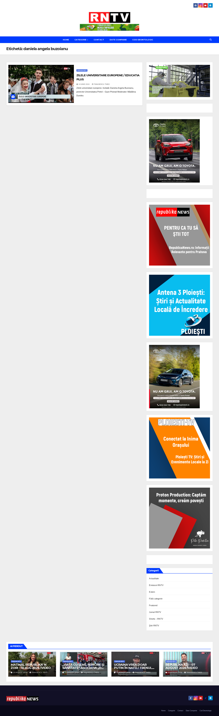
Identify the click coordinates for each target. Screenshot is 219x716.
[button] (211, 40)
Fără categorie (155, 599)
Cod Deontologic (142, 40)
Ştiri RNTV (154, 626)
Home (66, 40)
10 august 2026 (20, 672)
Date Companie (118, 40)
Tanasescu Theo (102, 84)
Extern (152, 592)
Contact (99, 40)
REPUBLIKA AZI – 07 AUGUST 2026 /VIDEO (181, 666)
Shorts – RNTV (156, 619)
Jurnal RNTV (155, 612)
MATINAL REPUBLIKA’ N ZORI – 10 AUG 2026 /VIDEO (31, 666)
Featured (153, 605)
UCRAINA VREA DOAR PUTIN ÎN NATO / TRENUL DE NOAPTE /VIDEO (133, 668)
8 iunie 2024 (84, 84)
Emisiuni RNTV (82, 70)
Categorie (81, 40)
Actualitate (154, 578)
